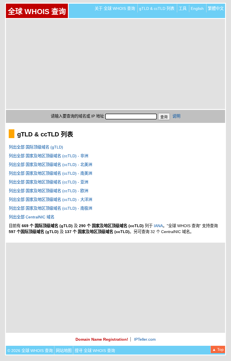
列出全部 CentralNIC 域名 (31, 217)
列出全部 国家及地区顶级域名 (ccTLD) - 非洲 (48, 156)
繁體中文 (216, 8)
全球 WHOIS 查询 (37, 11)
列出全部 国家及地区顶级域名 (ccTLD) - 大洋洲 (50, 199)
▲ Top (218, 349)
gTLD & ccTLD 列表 (156, 8)
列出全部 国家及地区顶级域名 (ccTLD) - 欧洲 (48, 191)
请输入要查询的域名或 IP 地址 (77, 116)
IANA (158, 225)
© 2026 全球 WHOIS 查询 (30, 350)
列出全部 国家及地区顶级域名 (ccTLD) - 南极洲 (50, 208)
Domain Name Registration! (101, 339)
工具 (182, 8)
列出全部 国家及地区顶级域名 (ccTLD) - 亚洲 (48, 182)
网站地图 (64, 350)
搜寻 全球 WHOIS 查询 (95, 350)
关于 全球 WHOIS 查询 (115, 8)
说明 (176, 116)
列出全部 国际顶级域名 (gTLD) (36, 147)
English (197, 8)
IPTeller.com (145, 339)
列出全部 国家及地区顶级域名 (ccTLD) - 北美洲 (50, 164)
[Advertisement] (115, 64)
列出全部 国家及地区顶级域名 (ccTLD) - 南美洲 (50, 173)
